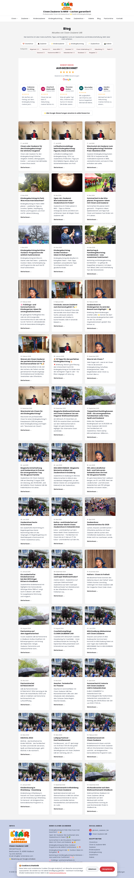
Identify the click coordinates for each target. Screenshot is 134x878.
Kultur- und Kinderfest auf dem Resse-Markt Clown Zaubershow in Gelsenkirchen (67, 524)
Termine (46, 49)
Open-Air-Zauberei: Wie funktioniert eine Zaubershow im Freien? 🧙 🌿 (64, 836)
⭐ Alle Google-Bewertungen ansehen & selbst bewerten (67, 113)
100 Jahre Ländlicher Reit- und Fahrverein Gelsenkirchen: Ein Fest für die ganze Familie (97, 471)
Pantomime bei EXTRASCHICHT (27, 684)
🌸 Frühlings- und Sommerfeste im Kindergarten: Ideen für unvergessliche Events (31, 308)
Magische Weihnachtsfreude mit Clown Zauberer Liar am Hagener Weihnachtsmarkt (67, 413)
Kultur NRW (57, 49)
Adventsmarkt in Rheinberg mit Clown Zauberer (66, 788)
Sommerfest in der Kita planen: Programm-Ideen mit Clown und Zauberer (98, 200)
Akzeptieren (107, 869)
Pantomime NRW (54, 53)
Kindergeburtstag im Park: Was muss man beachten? (32, 199)
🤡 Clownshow (28, 44)
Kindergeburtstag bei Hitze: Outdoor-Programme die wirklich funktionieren (33, 252)
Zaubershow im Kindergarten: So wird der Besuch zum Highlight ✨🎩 (99, 306)
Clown (13, 18)
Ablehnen (92, 869)
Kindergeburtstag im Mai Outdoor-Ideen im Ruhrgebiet (63, 252)
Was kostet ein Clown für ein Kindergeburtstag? (32, 412)
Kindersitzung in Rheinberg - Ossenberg (31, 788)
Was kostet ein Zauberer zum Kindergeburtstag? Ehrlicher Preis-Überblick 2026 (100, 148)
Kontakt (120, 18)
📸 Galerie (107, 44)
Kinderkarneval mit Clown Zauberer (95, 739)
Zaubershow (78, 18)
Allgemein (34, 49)
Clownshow (93, 842)
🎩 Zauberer (42, 44)
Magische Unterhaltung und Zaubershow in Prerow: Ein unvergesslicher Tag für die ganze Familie (32, 471)
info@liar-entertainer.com (23, 856)
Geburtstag (99, 49)
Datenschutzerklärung (57, 873)
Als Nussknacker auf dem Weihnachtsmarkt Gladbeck (100, 788)
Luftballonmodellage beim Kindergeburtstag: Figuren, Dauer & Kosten (64, 148)
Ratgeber (93, 53)
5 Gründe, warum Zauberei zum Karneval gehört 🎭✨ (65, 305)
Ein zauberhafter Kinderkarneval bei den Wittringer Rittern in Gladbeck (29, 578)
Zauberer (24, 18)
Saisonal (41, 53)
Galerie (91, 18)
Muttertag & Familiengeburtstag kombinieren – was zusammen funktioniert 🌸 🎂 (66, 856)
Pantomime (108, 18)
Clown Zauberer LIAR (99, 834)
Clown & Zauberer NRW (97, 845)
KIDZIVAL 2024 (27, 738)
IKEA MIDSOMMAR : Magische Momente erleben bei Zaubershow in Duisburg (66, 470)
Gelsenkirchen (69, 53)
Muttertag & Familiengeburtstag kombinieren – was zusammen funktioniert (97, 253)
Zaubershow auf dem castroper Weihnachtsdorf (66, 575)
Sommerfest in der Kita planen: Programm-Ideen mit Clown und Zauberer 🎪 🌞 (65, 841)
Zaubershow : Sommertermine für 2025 (98, 523)
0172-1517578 (16, 854)
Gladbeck (82, 53)
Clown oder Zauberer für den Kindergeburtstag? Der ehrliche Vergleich (31, 148)
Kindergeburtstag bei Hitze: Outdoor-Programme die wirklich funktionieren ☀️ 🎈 (65, 846)
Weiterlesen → (26, 167)
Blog (99, 18)
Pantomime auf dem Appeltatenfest (30, 632)
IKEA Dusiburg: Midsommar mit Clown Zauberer (99, 632)
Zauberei (69, 49)
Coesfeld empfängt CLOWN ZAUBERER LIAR (64, 632)
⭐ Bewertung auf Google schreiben (22, 859)
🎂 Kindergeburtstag (76, 44)
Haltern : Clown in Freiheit (98, 574)
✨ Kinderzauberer (57, 44)
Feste (110, 49)
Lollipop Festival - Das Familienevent (62, 739)
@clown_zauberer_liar (100, 830)
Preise (68, 18)
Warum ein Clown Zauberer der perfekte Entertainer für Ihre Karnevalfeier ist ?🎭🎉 (33, 361)
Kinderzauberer (39, 18)
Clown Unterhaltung (84, 49)
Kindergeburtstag (55, 18)
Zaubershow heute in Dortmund (29, 523)
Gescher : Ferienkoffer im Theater (63, 684)
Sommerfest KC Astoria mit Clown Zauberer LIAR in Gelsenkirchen (97, 685)
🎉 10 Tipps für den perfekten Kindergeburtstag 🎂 (66, 360)
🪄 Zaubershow (93, 44)
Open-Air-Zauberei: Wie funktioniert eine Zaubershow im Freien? (64, 200)
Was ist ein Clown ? (95, 359)
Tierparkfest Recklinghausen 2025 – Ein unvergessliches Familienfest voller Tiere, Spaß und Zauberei (100, 414)
